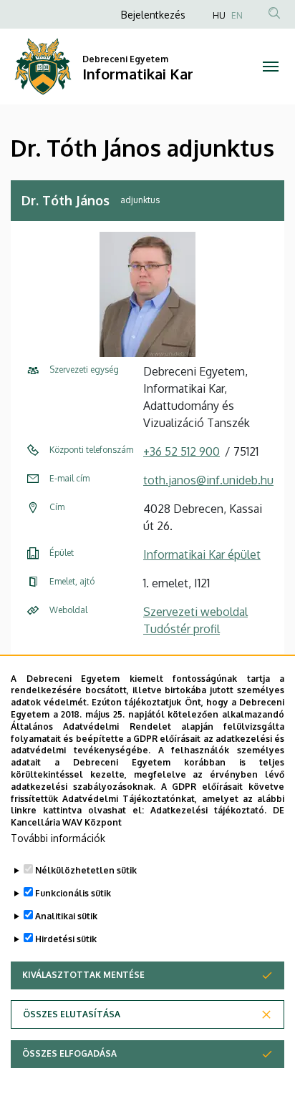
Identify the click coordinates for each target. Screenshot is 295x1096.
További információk (58, 838)
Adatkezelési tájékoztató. (208, 810)
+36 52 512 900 (181, 451)
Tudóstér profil (181, 629)
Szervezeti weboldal (195, 612)
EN (237, 15)
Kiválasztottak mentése (83, 974)
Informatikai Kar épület (202, 554)
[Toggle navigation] (270, 66)
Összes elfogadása (69, 1053)
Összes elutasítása (71, 1014)
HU (219, 15)
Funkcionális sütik (73, 893)
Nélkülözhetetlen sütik (86, 870)
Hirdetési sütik (66, 939)
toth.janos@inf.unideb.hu (208, 480)
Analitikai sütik (66, 916)
